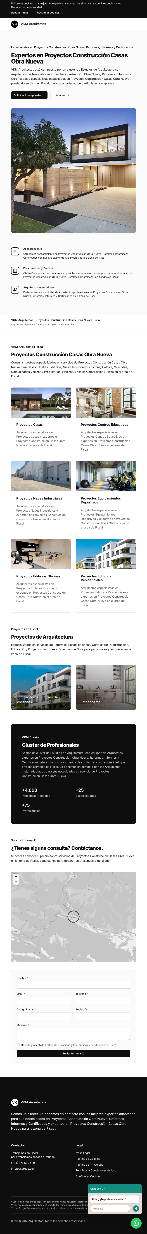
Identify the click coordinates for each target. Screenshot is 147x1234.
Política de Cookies (88, 1158)
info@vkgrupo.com (23, 1168)
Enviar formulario (73, 1053)
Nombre (22, 978)
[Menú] (133, 24)
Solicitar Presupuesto (27, 95)
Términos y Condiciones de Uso (95, 1045)
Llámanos (59, 95)
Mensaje (23, 1025)
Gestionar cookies (48, 12)
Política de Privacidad (57, 1045)
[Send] (136, 1208)
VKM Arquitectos (33, 24)
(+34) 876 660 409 (23, 1163)
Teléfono (82, 993)
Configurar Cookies (88, 1176)
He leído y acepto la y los (68, 1045)
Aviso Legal (83, 1153)
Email (21, 993)
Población (82, 1009)
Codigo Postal (26, 1009)
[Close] (137, 1188)
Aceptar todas (20, 12)
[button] (73, 916)
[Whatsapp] (136, 1223)
